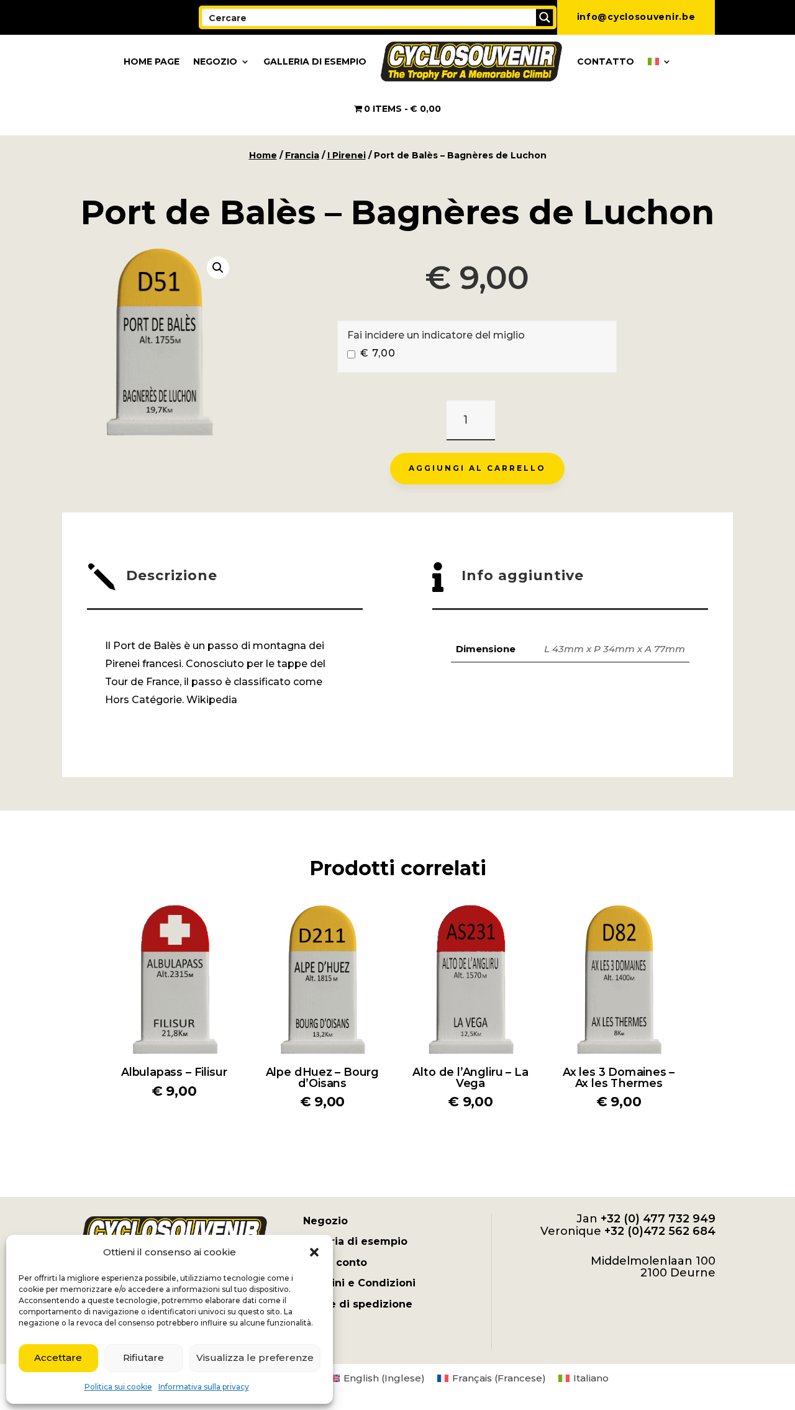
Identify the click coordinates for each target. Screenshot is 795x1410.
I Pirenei (346, 155)
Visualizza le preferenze (255, 1357)
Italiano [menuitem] (591, 1378)
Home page (151, 61)
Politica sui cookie (118, 1386)
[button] (314, 1252)
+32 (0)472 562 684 (660, 1231)
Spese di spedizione (357, 1304)
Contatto (605, 61)
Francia (302, 155)
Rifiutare (143, 1357)
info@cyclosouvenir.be (636, 16)
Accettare (58, 1357)
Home (263, 155)
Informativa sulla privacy (203, 1386)
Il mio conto (335, 1262)
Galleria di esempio (314, 61)
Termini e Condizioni (359, 1283)
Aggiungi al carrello (477, 468)
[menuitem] (659, 61)
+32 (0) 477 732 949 (658, 1219)
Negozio (215, 61)
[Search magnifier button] (544, 17)
